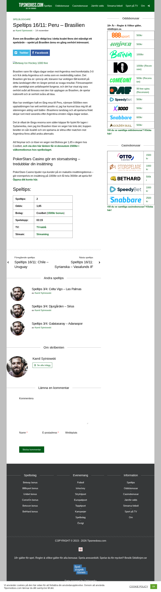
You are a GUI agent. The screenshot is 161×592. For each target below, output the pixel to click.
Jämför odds (97, 5)
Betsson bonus (30, 505)
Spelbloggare (22, 19)
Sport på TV (132, 5)
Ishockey (80, 488)
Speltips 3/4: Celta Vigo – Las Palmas (56, 289)
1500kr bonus (55, 213)
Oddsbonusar (62, 5)
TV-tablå (41, 227)
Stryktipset (80, 494)
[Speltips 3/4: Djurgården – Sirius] (18, 311)
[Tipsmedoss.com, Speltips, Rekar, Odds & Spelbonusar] (31, 5)
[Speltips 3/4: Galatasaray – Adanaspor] (18, 328)
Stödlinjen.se (139, 558)
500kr (139, 35)
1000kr (140, 54)
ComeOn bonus (30, 500)
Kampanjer (80, 511)
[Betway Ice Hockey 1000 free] (30, 63)
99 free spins (143, 88)
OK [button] (153, 586)
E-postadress (50, 432)
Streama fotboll (114, 5)
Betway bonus (30, 482)
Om (143, 5)
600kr (139, 117)
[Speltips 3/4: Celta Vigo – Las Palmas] (18, 293)
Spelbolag (80, 517)
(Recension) (142, 92)
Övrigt (80, 523)
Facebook (41, 52)
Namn (23, 432)
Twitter (23, 52)
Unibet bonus (30, 494)
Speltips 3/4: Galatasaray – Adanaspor (57, 323)
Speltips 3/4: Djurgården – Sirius (53, 306)
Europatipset (80, 500)
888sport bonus (30, 488)
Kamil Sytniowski (24, 30)
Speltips (48, 5)
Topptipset (80, 505)
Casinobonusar (80, 5)
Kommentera (26, 398)
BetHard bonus (30, 511)
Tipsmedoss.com (96, 540)
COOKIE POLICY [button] (138, 586)
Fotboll (80, 482)
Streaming (42, 234)
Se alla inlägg (43, 365)
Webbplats (71, 432)
